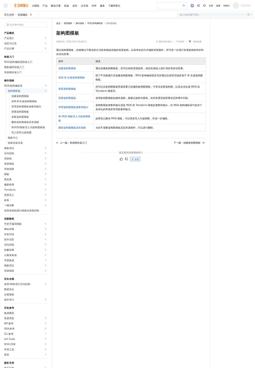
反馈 (137, 158)
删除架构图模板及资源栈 (72, 127)
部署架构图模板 (67, 98)
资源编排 (22, 14)
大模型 (35, 5)
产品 (45, 5)
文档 (211, 5)
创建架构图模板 (67, 68)
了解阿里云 (114, 5)
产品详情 (180, 41)
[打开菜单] (5, 5)
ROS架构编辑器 (95, 23)
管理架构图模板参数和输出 (73, 107)
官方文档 (9, 14)
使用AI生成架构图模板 (71, 77)
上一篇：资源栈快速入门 (73, 142)
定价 (75, 5)
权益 (66, 5)
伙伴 (94, 5)
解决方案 (56, 5)
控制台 (226, 5)
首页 (58, 23)
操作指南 (80, 23)
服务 (102, 5)
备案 (218, 5)
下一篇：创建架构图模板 (187, 142)
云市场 (84, 5)
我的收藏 (197, 41)
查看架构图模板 (67, 88)
